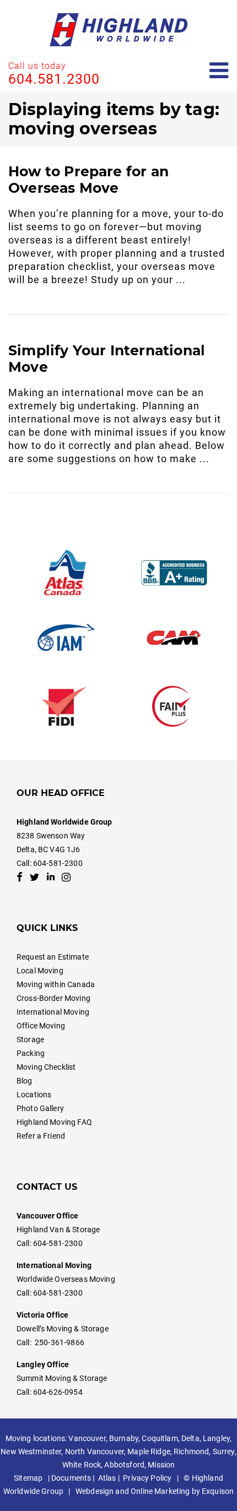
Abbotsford (124, 1464)
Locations (34, 1094)
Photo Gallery (40, 1108)
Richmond (191, 1451)
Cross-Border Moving (53, 998)
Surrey (224, 1451)
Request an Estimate (53, 956)
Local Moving (40, 970)
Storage (30, 1039)
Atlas (107, 1478)
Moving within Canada (56, 984)
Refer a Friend (41, 1135)
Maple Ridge (148, 1451)
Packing (31, 1053)
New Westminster (31, 1451)
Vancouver (86, 1438)
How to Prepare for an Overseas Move (88, 179)
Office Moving (41, 1025)
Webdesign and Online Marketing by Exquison (155, 1491)
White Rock (81, 1464)
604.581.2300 (54, 79)
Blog (25, 1080)
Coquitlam (159, 1438)
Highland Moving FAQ (54, 1122)
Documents (71, 1478)
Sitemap (28, 1478)
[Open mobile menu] (219, 70)
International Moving (53, 1012)
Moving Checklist (46, 1067)
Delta (190, 1438)
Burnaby (123, 1438)
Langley (216, 1438)
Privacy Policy (147, 1478)
